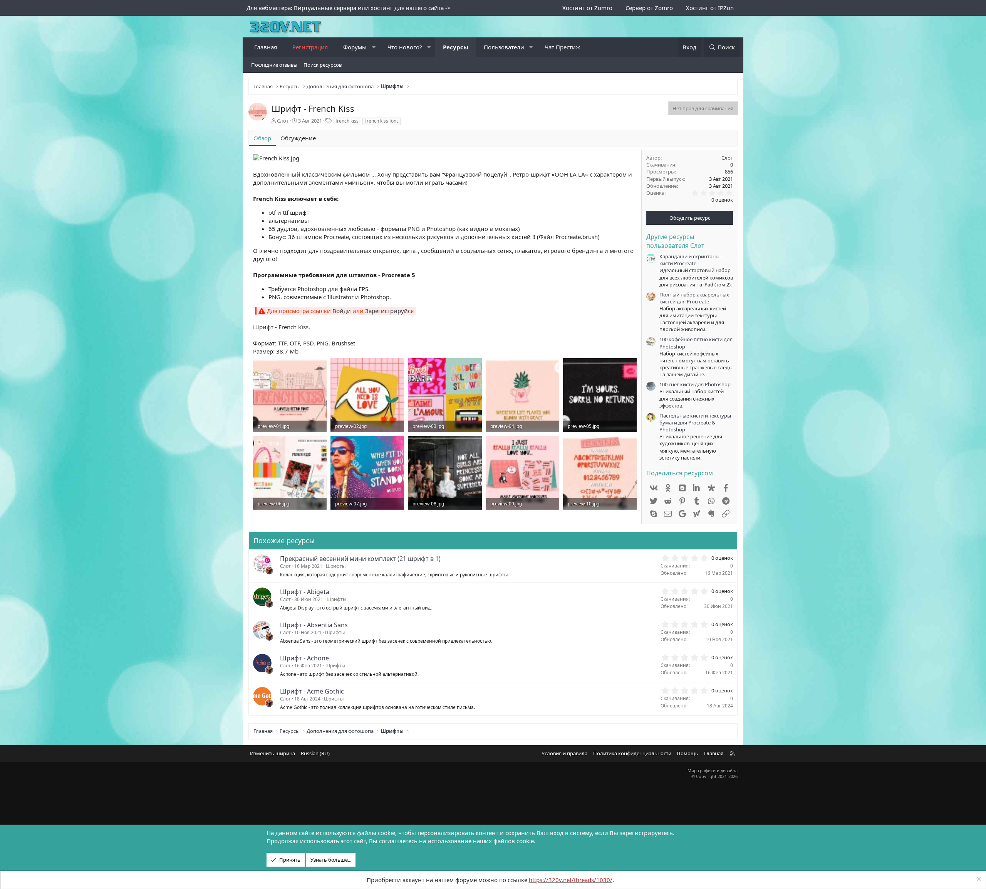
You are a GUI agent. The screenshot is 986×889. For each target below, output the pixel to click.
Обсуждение (298, 138)
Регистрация (310, 47)
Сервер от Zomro (649, 8)
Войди (341, 311)
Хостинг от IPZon (710, 8)
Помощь (687, 753)
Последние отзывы (274, 64)
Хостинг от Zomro (587, 8)
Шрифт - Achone (304, 658)
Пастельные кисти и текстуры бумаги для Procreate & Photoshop (695, 422)
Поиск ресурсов (323, 64)
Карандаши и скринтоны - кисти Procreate (690, 260)
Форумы (355, 47)
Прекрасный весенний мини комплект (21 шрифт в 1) (360, 558)
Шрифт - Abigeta (304, 592)
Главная (265, 47)
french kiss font (381, 121)
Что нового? (404, 47)
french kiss (347, 121)
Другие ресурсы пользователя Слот (675, 240)
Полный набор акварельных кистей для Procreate (694, 298)
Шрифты (335, 566)
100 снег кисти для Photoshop (695, 384)
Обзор (262, 138)
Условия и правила (564, 753)
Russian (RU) (315, 753)
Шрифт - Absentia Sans (314, 625)
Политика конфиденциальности (632, 753)
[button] (374, 47)
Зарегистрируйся (389, 311)
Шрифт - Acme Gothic (312, 691)
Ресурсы (455, 47)
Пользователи (504, 47)
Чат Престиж (562, 47)
